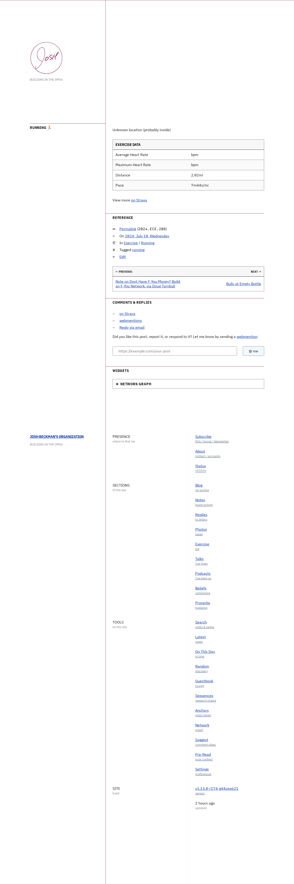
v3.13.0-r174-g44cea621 (216, 788)
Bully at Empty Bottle (243, 283)
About (200, 451)
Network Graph (135, 384)
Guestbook (204, 681)
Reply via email (131, 327)
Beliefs (200, 588)
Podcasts (203, 573)
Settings (202, 769)
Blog (198, 485)
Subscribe (203, 436)
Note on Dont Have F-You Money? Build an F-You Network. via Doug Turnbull (148, 283)
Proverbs (202, 603)
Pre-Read (203, 754)
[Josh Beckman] (46, 57)
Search (201, 622)
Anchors (202, 710)
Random (202, 666)
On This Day (205, 651)
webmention (247, 336)
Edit (122, 256)
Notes (200, 500)
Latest (200, 637)
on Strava (139, 200)
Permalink (127, 229)
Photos (201, 529)
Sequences (204, 695)
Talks (199, 558)
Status (200, 466)
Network (202, 725)
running (138, 249)
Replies (201, 514)
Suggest (201, 739)
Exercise (131, 243)
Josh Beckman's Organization (57, 436)
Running (147, 243)
